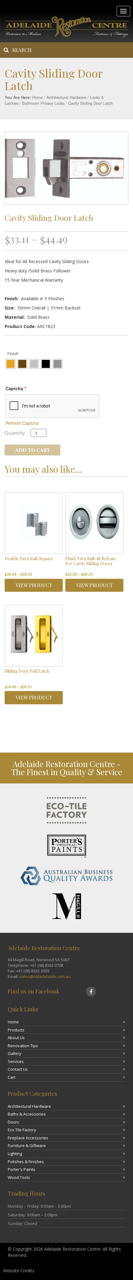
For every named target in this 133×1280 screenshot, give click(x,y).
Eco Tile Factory (22, 1130)
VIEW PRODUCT (33, 585)
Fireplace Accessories (28, 1138)
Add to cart (32, 450)
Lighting (15, 1153)
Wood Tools (19, 1177)
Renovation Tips (23, 1045)
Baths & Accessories (27, 1114)
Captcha (16, 388)
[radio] (10, 364)
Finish (13, 353)
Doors (13, 1122)
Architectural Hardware (66, 97)
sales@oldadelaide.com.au (45, 976)
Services (16, 1061)
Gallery (14, 1053)
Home (37, 97)
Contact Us (18, 1069)
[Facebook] (91, 991)
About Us (16, 1037)
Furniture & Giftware (27, 1145)
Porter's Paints (21, 1169)
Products (16, 1030)
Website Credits (18, 1271)
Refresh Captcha (22, 423)
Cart (11, 1077)
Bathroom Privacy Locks (43, 103)
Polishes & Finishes (26, 1161)
